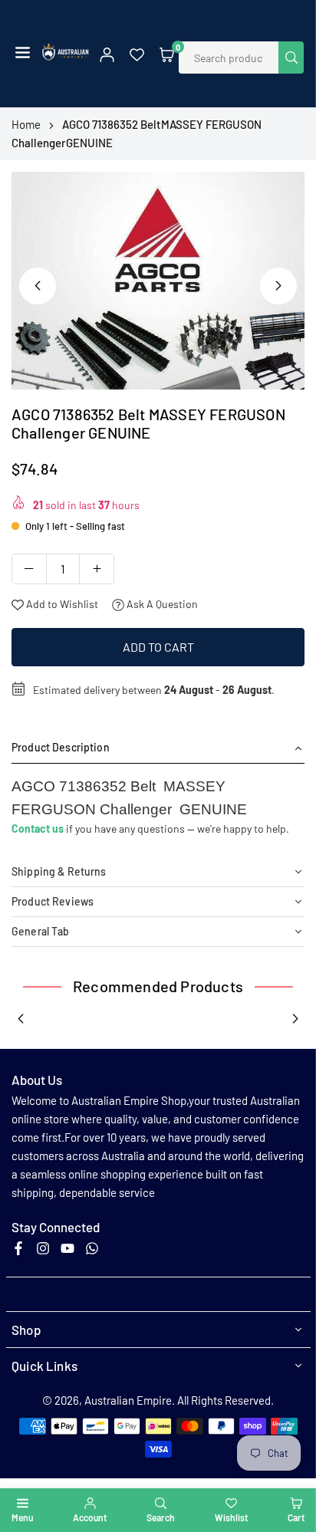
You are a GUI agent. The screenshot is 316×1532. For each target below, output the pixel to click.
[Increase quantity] (97, 569)
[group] (158, 281)
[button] (23, 54)
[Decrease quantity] (29, 569)
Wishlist (231, 1517)
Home (26, 124)
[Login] (107, 54)
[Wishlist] (137, 54)
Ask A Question (161, 603)
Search (160, 1517)
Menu (22, 1517)
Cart (296, 1517)
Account (90, 1517)
